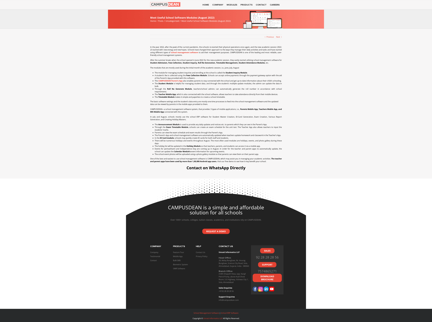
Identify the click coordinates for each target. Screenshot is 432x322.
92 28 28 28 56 (267, 257)
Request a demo (216, 231)
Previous (270, 37)
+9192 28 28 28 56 (226, 291)
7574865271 (267, 271)
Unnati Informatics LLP (213, 318)
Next (278, 37)
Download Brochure (267, 278)
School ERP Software (229, 313)
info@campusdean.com (229, 300)
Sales (267, 250)
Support (267, 264)
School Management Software (206, 313)
